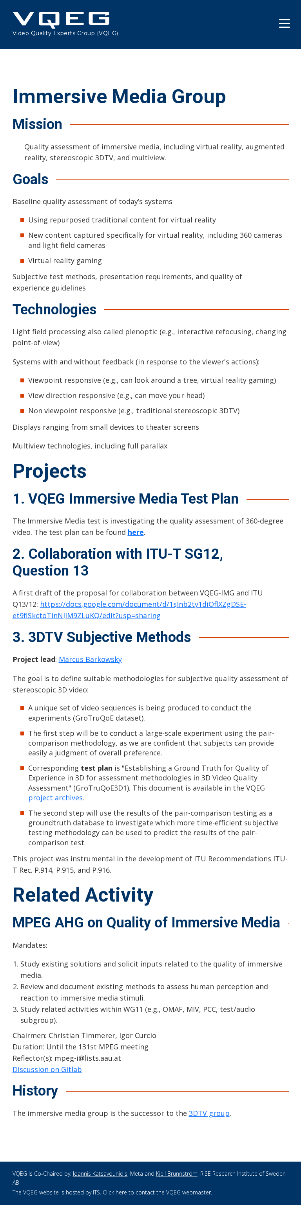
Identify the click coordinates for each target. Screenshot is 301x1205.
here (136, 532)
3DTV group (209, 1113)
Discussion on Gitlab (47, 1069)
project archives (55, 797)
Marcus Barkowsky (90, 659)
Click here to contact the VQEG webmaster (157, 1192)
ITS (96, 1192)
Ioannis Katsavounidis (100, 1173)
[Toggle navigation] (284, 23)
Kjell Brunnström (177, 1173)
